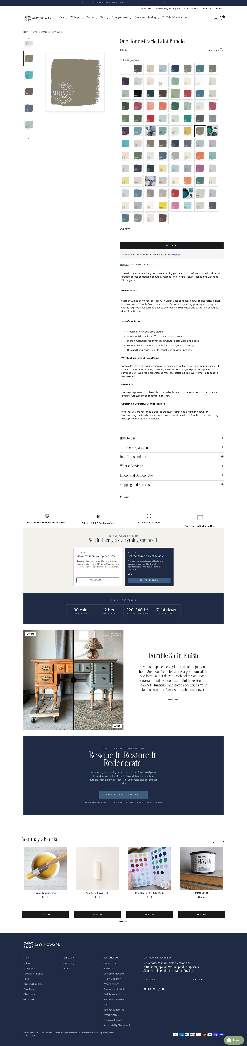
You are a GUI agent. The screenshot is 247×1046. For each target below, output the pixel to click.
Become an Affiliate (114, 989)
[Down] (29, 138)
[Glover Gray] (212, 118)
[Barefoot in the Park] (175, 81)
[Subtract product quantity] (122, 235)
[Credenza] (187, 106)
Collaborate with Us (114, 994)
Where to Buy (111, 984)
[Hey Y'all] (175, 131)
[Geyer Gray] (200, 118)
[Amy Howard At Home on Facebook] (145, 990)
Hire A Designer (112, 978)
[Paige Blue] (212, 168)
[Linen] (125, 156)
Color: (129, 60)
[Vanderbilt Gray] (212, 206)
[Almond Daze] (150, 69)
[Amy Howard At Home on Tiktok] (159, 990)
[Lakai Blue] (187, 143)
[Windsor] (163, 218)
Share (126, 497)
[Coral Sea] (163, 106)
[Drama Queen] (212, 106)
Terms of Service (112, 1020)
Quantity (125, 229)
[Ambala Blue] (163, 69)
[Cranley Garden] (175, 106)
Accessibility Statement (116, 1025)
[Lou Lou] (138, 156)
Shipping (125, 264)
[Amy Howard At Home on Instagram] (150, 990)
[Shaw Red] (175, 193)
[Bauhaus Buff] (200, 81)
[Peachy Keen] (187, 181)
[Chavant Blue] (200, 94)
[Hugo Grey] (200, 131)
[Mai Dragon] (163, 156)
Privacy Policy (111, 1015)
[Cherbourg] (125, 106)
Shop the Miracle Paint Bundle (123, 795)
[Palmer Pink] (138, 181)
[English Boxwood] (138, 118)
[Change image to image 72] (29, 75)
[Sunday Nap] (150, 206)
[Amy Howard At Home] (38, 18)
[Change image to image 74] (29, 108)
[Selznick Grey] (150, 193)
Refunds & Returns (113, 1009)
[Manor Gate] (175, 156)
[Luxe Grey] (150, 156)
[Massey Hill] (200, 156)
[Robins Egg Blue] (125, 193)
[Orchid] (200, 168)
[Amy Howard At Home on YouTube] (163, 990)
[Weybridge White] (150, 218)
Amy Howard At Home (50, 1033)
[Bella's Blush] (212, 81)
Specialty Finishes (33, 973)
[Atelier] (212, 69)
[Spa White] (200, 193)
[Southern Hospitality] (187, 193)
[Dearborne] (200, 106)
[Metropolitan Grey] (125, 168)
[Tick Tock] (187, 206)
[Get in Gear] (187, 118)
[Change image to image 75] (29, 125)
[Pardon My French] (150, 181)
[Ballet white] (163, 81)
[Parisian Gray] (163, 181)
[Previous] (83, 3)
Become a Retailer (113, 999)
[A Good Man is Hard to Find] (138, 69)
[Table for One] (175, 206)
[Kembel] (163, 143)
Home (26, 31)
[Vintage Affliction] (125, 218)
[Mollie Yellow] (163, 168)
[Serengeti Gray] (163, 193)
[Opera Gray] (187, 168)
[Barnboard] (187, 81)
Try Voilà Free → (98, 580)
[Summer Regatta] (138, 206)
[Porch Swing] (212, 181)
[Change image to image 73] (29, 91)
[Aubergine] (125, 81)
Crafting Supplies (33, 984)
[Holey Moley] (187, 131)
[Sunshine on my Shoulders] (163, 206)
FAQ (105, 1004)
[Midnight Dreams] (138, 168)
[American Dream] (175, 69)
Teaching (28, 989)
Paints (26, 963)
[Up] (29, 38)
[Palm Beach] (125, 181)
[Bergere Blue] (125, 94)
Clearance (29, 994)
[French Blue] (163, 118)
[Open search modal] (210, 18)
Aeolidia (33, 1035)
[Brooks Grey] (150, 94)
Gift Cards (29, 999)
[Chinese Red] (138, 106)
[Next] (164, 3)
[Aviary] (138, 81)
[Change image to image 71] (29, 58)
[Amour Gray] (187, 69)
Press (66, 968)
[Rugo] (138, 193)
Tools (26, 978)
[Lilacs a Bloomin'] (212, 143)
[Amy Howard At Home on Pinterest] (154, 990)
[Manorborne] (187, 156)
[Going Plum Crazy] (125, 131)
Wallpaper (29, 968)
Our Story (68, 963)
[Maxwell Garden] (212, 156)
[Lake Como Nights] (200, 143)
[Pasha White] (175, 181)
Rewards (108, 968)
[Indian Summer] (125, 143)
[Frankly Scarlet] (150, 118)
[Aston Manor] (200, 69)
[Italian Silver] (138, 143)
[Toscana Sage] (200, 206)
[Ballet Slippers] (150, 81)
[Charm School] (187, 94)
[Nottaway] (175, 168)
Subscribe (198, 979)
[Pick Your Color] (125, 69)
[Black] (138, 94)
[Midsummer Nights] (150, 168)
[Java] (150, 143)
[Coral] (150, 106)
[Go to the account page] (216, 18)
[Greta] (150, 131)
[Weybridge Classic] (138, 218)
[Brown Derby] (163, 94)
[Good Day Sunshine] (138, 131)
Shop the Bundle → (149, 580)
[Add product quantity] (131, 235)
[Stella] (212, 193)
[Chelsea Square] (212, 94)
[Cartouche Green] (175, 94)
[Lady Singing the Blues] (175, 143)
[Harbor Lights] (163, 131)
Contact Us (109, 963)
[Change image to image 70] (29, 42)
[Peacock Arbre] (200, 181)
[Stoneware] (125, 206)
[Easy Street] (125, 118)
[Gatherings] (175, 118)
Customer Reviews (113, 973)
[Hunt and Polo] (212, 131)
